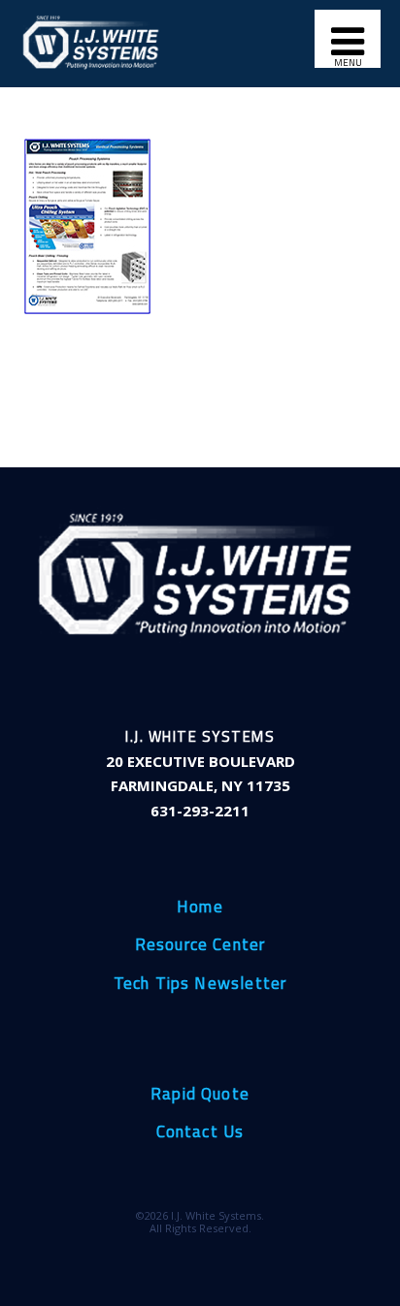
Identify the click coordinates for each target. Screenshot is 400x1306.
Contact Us (200, 1132)
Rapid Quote (200, 1094)
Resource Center (200, 945)
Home (200, 907)
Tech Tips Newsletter (200, 984)
